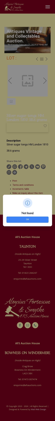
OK (27, 219)
